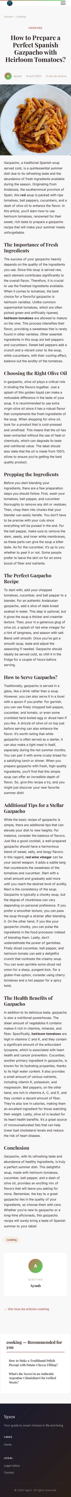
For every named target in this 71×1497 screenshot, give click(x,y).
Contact (9, 1472)
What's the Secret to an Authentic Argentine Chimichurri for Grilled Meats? (32, 1378)
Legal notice (12, 1465)
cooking (21, 16)
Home (7, 1444)
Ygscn (9, 1416)
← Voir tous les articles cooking (26, 1309)
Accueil (8, 16)
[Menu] (63, 3)
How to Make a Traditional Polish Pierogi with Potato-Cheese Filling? (33, 1363)
